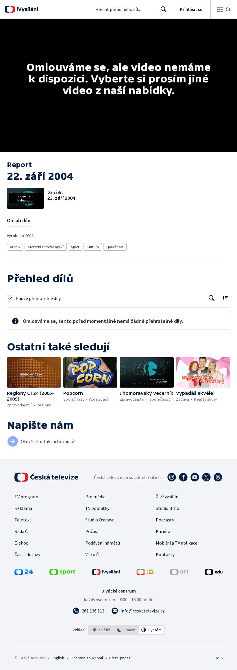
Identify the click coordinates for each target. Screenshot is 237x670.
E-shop (21, 543)
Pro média (95, 496)
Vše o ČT (93, 554)
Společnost (114, 247)
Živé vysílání (167, 496)
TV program (26, 496)
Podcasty (165, 520)
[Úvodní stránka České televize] (46, 477)
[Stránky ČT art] (179, 573)
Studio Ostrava (99, 520)
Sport (75, 247)
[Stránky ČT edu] (214, 573)
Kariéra (163, 531)
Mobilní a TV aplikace (176, 543)
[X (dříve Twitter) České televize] (206, 477)
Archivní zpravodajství (46, 247)
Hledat (163, 9)
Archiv (15, 247)
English (57, 657)
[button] (34, 372)
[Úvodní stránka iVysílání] (27, 9)
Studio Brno (167, 508)
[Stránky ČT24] (23, 573)
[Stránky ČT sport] (62, 573)
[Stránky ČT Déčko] (144, 573)
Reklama (23, 508)
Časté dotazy (27, 554)
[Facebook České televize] (183, 477)
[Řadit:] (225, 297)
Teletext (23, 520)
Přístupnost (119, 657)
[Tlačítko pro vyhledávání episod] (211, 298)
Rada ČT (22, 531)
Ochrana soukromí (87, 657)
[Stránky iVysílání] (106, 573)
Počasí (91, 531)
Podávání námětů (102, 543)
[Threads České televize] (218, 477)
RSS (219, 657)
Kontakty (165, 554)
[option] (101, 630)
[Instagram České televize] (171, 477)
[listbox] (126, 630)
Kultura (93, 247)
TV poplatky (97, 508)
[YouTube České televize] (194, 477)
